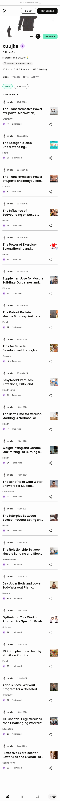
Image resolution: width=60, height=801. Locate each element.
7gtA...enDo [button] (8, 52)
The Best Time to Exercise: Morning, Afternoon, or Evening (22, 416)
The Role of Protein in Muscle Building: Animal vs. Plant (22, 314)
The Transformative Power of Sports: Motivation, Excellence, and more (22, 111)
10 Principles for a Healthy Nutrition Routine (21, 653)
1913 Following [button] (39, 69)
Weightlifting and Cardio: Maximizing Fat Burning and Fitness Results (23, 450)
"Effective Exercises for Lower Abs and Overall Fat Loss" (21, 755)
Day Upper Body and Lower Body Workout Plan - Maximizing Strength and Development (22, 585)
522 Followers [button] (21, 69)
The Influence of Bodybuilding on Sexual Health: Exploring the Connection (19, 213)
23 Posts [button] (7, 69)
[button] (30, 2)
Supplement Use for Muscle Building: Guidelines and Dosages (22, 280)
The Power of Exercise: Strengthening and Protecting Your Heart (19, 246)
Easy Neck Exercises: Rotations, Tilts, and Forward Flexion (18, 382)
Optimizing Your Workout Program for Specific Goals (22, 619)
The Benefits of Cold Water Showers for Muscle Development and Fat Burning (22, 484)
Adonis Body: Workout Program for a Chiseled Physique (19, 687)
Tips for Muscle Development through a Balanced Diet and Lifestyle (20, 348)
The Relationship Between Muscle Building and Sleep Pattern (22, 552)
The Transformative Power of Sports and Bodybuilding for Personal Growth (22, 179)
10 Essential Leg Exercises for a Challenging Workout (22, 721)
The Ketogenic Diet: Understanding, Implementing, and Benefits (23, 145)
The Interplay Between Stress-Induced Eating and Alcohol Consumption (22, 518)
